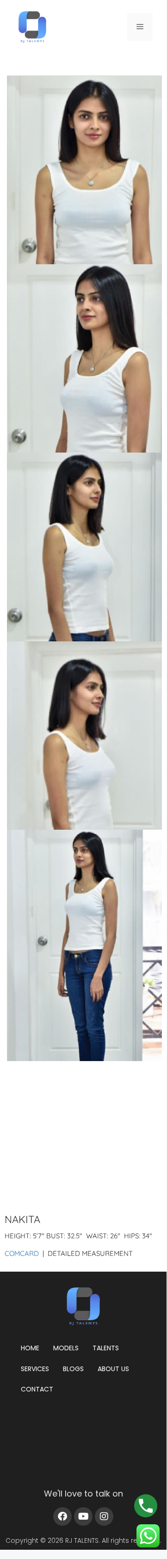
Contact (37, 1389)
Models (66, 1348)
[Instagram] (104, 1516)
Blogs (73, 1368)
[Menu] (140, 27)
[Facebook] (62, 1516)
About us (113, 1368)
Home (30, 1348)
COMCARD (22, 1253)
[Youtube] (83, 1516)
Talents (106, 1348)
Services (35, 1368)
